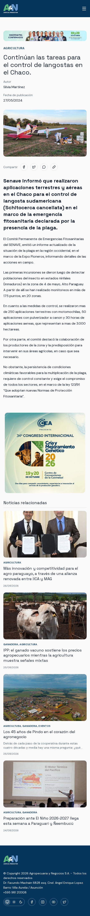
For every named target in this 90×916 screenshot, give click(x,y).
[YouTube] (53, 902)
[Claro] (14, 902)
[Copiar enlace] (54, 167)
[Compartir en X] (34, 167)
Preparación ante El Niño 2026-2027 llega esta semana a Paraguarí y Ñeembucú (41, 821)
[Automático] (7, 902)
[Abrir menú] (84, 8)
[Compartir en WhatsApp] (44, 167)
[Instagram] (42, 902)
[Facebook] (32, 902)
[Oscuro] (21, 902)
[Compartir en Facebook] (24, 167)
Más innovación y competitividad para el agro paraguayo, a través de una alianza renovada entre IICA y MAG (40, 573)
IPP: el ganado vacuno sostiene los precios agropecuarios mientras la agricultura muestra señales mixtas (42, 655)
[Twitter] (64, 902)
